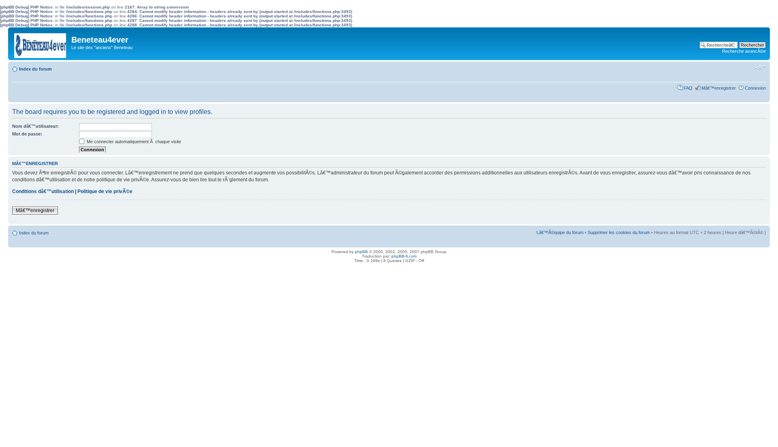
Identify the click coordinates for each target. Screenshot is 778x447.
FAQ (688, 88)
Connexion (755, 88)
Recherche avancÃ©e (744, 51)
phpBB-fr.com (404, 256)
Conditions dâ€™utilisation (43, 191)
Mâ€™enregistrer (718, 88)
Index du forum (35, 69)
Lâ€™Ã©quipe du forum (560, 232)
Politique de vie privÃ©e (105, 191)
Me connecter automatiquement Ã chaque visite (133, 141)
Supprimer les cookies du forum (619, 232)
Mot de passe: (27, 133)
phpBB (361, 251)
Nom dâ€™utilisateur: (35, 126)
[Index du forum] (40, 43)
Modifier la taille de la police (760, 67)
